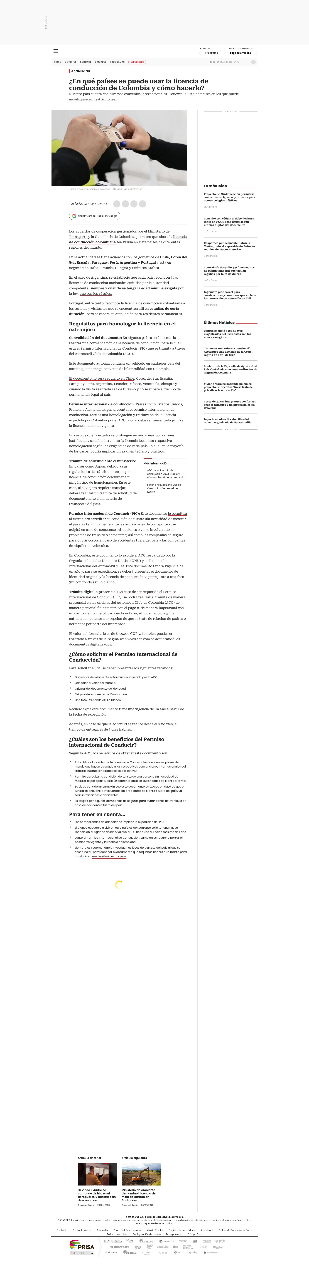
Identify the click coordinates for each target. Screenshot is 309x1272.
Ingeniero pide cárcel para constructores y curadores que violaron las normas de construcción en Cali (230, 295)
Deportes (71, 61)
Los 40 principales (128, 1240)
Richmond (110, 1251)
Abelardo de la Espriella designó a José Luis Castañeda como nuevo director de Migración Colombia (230, 369)
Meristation (210, 1251)
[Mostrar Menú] (56, 51)
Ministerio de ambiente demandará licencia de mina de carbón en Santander (139, 1195)
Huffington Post (117, 1246)
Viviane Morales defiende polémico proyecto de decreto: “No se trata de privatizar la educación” (228, 387)
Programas (117, 61)
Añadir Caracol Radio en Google (97, 216)
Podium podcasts (146, 1251)
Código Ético (195, 1234)
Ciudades (100, 61)
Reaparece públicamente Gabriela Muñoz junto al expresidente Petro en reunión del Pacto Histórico (229, 246)
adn (206, 1240)
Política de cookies (117, 1234)
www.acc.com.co (140, 639)
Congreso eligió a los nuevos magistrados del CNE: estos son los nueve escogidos (227, 334)
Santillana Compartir (165, 1240)
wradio (147, 1246)
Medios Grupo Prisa (82, 1253)
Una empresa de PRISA (82, 1244)
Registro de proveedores (182, 1230)
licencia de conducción (141, 343)
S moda (176, 1251)
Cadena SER (182, 1240)
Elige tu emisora (240, 53)
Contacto (62, 1230)
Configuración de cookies (147, 1234)
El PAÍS (112, 1240)
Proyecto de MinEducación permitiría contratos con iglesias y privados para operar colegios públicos (230, 197)
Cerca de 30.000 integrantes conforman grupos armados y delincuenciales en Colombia (230, 404)
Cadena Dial (174, 1246)
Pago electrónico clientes (127, 1230)
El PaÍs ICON (161, 1251)
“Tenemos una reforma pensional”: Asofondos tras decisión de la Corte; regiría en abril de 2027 (228, 351)
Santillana (145, 1240)
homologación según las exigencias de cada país (108, 446)
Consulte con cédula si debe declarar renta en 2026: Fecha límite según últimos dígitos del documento (229, 221)
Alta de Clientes (154, 1230)
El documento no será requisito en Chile (101, 378)
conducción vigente (141, 577)
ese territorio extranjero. (109, 856)
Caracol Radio (154, 51)
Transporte (78, 237)
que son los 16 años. (96, 293)
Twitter (125, 203)
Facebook (116, 203)
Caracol (219, 1240)
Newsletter (246, 62)
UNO (136, 1246)
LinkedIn (134, 203)
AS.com (194, 1240)
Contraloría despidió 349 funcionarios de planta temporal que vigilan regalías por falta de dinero (229, 270)
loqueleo (192, 1251)
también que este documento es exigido (131, 787)
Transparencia (174, 1234)
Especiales (137, 61)
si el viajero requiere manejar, (102, 488)
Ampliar (180, 117)
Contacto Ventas (82, 1230)
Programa (211, 53)
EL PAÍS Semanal (187, 1246)
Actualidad (80, 71)
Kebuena (217, 1246)
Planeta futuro (202, 1246)
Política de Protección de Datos (235, 1230)
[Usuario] (253, 62)
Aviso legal (207, 1230)
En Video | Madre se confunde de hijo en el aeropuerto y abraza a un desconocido (97, 1195)
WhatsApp (142, 203)
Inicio (57, 61)
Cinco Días (161, 1246)
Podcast (85, 61)
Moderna (129, 1251)
